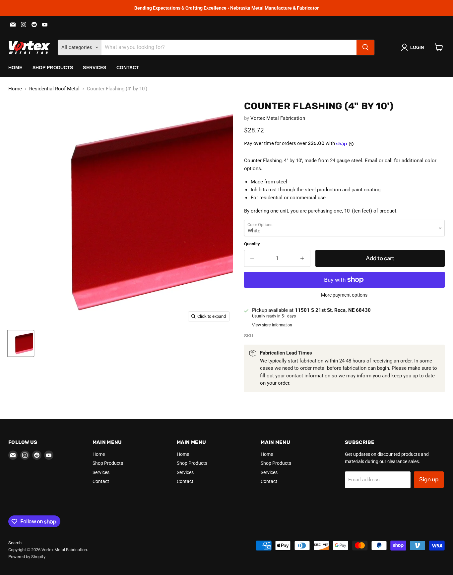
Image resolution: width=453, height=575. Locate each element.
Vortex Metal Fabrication (277, 118)
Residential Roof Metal (54, 89)
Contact (127, 67)
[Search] (365, 47)
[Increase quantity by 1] (302, 258)
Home (15, 67)
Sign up (428, 479)
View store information (272, 325)
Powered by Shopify (26, 556)
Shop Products (52, 67)
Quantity (252, 243)
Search (15, 542)
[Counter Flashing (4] (21, 343)
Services (94, 67)
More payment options (344, 295)
